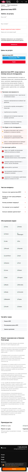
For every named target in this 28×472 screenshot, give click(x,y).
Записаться (14, 44)
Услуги (3, 454)
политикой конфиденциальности (12, 466)
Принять (14, 469)
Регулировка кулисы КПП (11, 325)
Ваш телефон (4, 23)
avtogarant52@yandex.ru (20, 449)
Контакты (3, 462)
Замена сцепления (9, 329)
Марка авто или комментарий (8, 32)
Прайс (2, 459)
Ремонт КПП (7, 321)
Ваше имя (3, 17)
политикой (3, 40)
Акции (2, 457)
